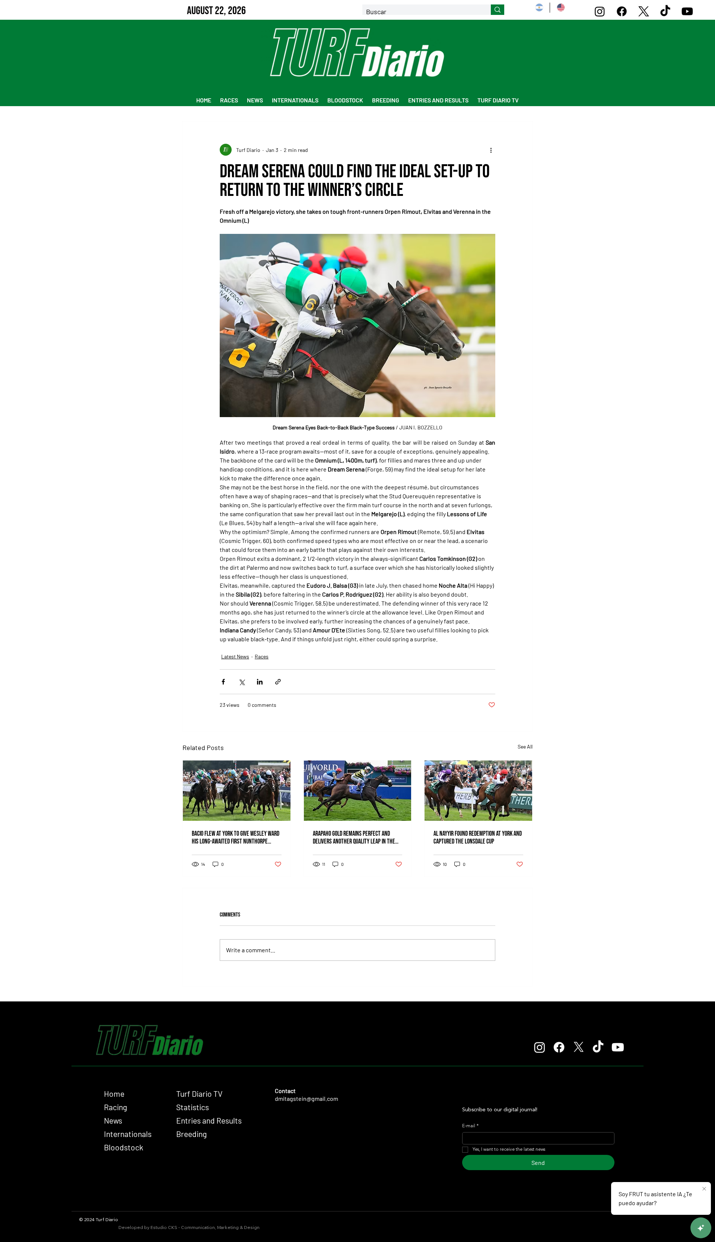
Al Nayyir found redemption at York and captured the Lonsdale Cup (477, 837)
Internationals (128, 1133)
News (113, 1120)
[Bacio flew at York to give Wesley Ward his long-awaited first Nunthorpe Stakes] (236, 790)
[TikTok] (665, 11)
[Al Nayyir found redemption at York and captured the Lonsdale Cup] (478, 790)
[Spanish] (539, 8)
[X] (643, 11)
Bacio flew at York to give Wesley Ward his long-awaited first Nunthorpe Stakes (235, 837)
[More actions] (490, 149)
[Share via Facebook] (223, 681)
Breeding (191, 1133)
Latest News (235, 656)
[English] (560, 8)
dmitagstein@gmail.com (306, 1098)
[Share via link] (278, 681)
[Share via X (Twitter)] (241, 681)
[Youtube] (687, 11)
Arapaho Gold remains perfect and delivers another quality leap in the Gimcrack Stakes (354, 837)
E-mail (470, 1126)
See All (525, 746)
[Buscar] (497, 9)
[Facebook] (621, 11)
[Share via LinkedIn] (259, 681)
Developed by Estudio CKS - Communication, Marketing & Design (189, 1227)
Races (261, 656)
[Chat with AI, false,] (700, 1227)
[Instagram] (599, 11)
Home (114, 1093)
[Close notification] (704, 1189)
